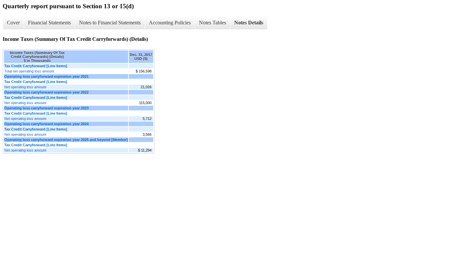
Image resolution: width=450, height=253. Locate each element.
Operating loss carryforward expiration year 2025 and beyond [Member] (66, 140)
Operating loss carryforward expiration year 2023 (46, 108)
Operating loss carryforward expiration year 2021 (46, 76)
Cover (13, 22)
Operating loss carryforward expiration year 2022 (46, 92)
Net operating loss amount (25, 87)
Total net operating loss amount (29, 71)
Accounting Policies (170, 22)
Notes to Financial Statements (110, 22)
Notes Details (248, 22)
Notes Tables (212, 22)
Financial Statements (49, 22)
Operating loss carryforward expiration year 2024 (46, 124)
